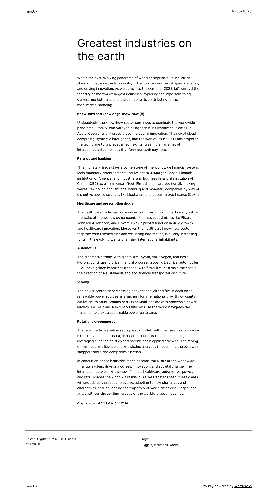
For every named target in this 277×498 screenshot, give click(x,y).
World (173, 445)
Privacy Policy (241, 11)
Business (70, 439)
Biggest (147, 445)
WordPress (243, 486)
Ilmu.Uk (31, 11)
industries (161, 445)
